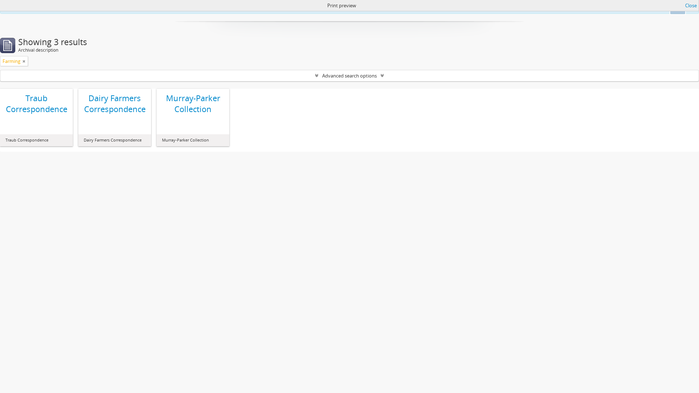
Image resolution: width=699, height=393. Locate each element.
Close (691, 5)
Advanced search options (349, 75)
